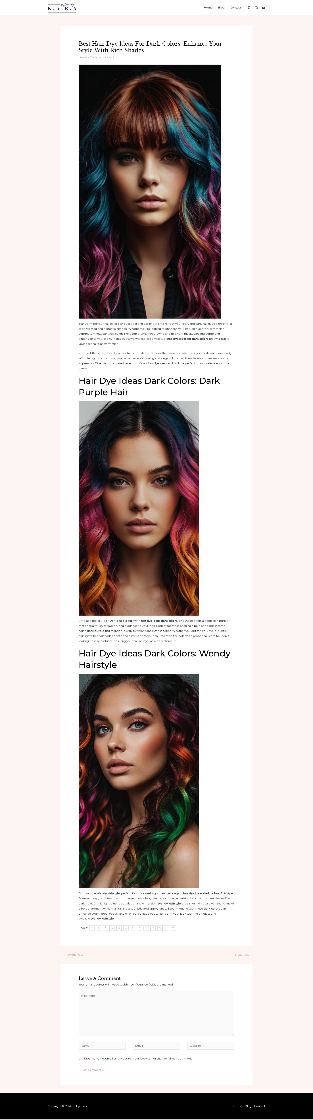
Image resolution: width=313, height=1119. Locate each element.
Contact (235, 7)
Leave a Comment (91, 57)
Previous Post (72, 954)
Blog (221, 7)
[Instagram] (256, 7)
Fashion (112, 57)
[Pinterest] (249, 7)
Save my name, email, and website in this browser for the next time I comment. (138, 1058)
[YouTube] (263, 7)
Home (208, 7)
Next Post (243, 954)
